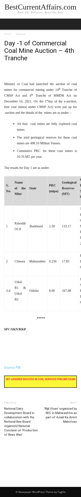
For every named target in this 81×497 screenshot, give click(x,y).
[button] (75, 24)
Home (7, 34)
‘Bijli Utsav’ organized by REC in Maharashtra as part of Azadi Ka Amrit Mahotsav (60, 415)
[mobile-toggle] (7, 24)
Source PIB (12, 367)
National (21, 34)
